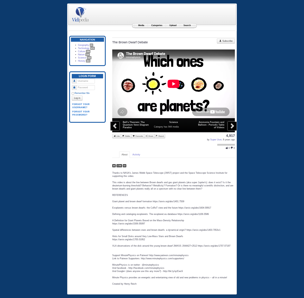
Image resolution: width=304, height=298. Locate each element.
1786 (119, 166)
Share (150, 136)
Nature (83, 54)
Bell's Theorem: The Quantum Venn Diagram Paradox (136, 125)
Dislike (127, 136)
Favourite (139, 136)
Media (141, 25)
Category (158, 126)
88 (114, 166)
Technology (86, 48)
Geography (85, 45)
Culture (84, 51)
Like (118, 136)
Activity (136, 154)
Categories (156, 25)
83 (125, 166)
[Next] (232, 126)
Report (161, 136)
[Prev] (114, 126)
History (84, 61)
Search (187, 25)
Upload (172, 25)
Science (84, 57)
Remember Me (82, 93)
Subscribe (227, 41)
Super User (215, 139)
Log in (77, 98)
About (125, 154)
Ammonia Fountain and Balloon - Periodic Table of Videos (211, 125)
